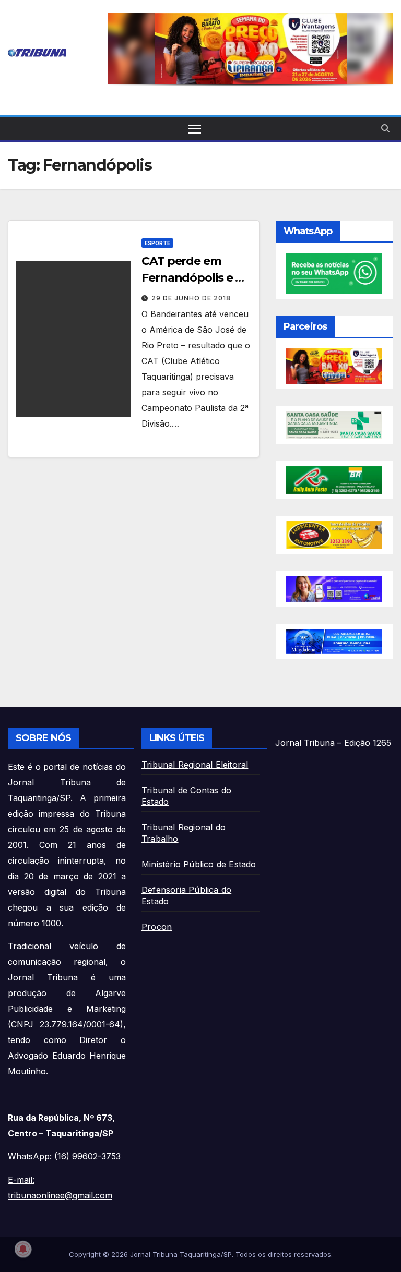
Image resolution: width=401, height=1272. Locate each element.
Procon (156, 927)
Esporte (157, 243)
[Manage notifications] (23, 1249)
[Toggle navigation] (194, 128)
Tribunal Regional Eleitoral (194, 764)
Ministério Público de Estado (198, 864)
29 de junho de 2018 (191, 298)
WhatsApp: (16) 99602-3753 (64, 1156)
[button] (250, 48)
